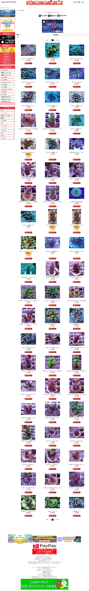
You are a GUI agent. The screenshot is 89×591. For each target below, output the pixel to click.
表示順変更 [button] (56, 34)
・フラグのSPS (3, 84)
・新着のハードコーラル (5, 72)
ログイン (8, 53)
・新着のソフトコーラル (5, 74)
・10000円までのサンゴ (5, 99)
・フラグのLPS (3, 87)
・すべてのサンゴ (4, 70)
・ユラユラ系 (3, 94)
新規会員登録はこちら (7, 45)
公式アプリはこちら (7, 33)
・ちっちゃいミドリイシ (5, 82)
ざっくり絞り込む (7, 67)
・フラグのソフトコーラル (6, 89)
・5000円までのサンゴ (5, 96)
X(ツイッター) (7, 62)
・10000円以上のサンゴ (5, 101)
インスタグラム (7, 59)
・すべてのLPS (3, 79)
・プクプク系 (3, 91)
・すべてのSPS (3, 77)
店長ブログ (7, 56)
